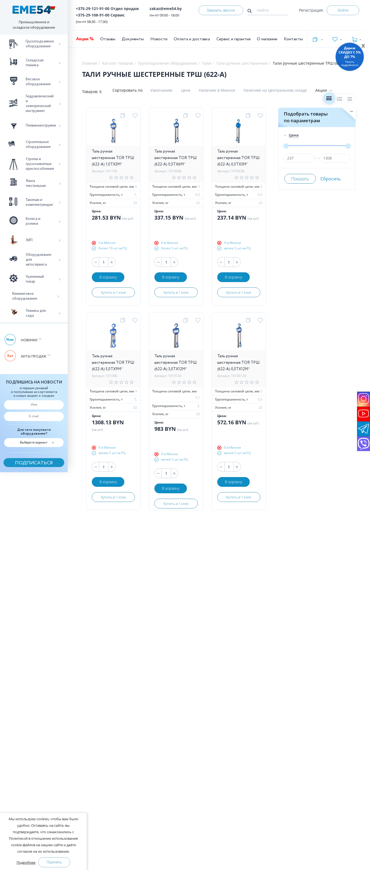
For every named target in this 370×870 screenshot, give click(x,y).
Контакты (293, 39)
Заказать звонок (221, 10)
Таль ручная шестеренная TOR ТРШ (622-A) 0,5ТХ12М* (238, 362)
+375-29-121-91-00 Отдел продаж (107, 8)
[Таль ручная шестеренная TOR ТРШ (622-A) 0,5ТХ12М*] (239, 336)
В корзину (108, 277)
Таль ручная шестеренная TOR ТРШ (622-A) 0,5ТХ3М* (238, 158)
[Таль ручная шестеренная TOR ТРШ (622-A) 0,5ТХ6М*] (176, 132)
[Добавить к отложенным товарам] (135, 115)
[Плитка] (329, 100)
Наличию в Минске (217, 90)
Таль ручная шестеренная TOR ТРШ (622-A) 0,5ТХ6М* (175, 158)
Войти (343, 10)
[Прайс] (350, 100)
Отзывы (107, 39)
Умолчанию (161, 90)
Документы (133, 39)
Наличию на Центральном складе (275, 90)
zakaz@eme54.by (166, 8)
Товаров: (90, 91)
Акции (321, 90)
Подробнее (26, 862)
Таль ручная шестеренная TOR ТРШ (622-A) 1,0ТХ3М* (113, 158)
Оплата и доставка (192, 39)
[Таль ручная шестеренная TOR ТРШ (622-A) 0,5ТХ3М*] (239, 132)
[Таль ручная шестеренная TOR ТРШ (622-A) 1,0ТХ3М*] (113, 132)
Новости (158, 39)
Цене (185, 90)
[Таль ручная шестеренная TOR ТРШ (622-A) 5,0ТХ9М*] (113, 336)
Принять (54, 862)
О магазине (267, 39)
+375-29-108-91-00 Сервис (100, 15)
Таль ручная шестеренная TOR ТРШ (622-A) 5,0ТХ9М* (113, 362)
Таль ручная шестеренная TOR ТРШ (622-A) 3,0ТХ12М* (175, 362)
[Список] (339, 100)
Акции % (85, 39)
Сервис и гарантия (233, 39)
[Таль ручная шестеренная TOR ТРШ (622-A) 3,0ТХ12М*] (176, 336)
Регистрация (311, 10)
